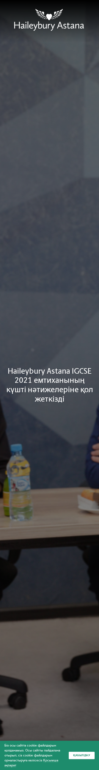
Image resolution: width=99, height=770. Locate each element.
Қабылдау (81, 755)
